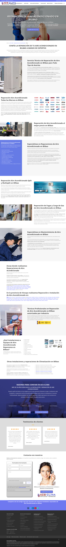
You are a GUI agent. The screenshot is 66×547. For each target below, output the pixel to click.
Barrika (8, 298)
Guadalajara (28, 286)
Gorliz (52, 298)
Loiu (23, 299)
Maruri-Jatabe (26, 299)
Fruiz (31, 298)
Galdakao (33, 298)
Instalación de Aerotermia (38, 516)
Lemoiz (18, 299)
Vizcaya (8, 289)
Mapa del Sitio (9, 524)
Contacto (63, 0)
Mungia (36, 299)
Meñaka (30, 299)
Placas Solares (43, 3)
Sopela (11, 300)
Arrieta (46, 297)
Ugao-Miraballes (18, 300)
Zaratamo (40, 300)
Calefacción (26, 3)
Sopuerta (13, 300)
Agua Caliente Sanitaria (34, 3)
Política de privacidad (15, 536)
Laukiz (11, 299)
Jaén (10, 287)
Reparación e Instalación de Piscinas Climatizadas (44, 371)
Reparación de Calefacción (52, 519)
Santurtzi (54, 299)
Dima (20, 298)
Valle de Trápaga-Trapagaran (28, 300)
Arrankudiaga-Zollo (41, 297)
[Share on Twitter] (31, 508)
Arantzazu (36, 297)
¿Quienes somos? (58, 0)
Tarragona (17, 288)
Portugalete (50, 299)
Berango (15, 298)
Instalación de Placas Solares (39, 530)
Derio (18, 298)
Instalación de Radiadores (38, 524)
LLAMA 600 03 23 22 (33, 29)
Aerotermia (11, 3)
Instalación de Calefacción (38, 519)
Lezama (21, 299)
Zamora (10, 289)
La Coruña (14, 286)
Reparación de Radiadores (52, 525)
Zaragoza (13, 289)
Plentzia (47, 299)
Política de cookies (10, 523)
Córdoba (11, 286)
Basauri (10, 298)
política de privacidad (22, 487)
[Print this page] (38, 508)
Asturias (21, 285)
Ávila (16, 285)
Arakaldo (33, 297)
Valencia (23, 288)
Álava (14, 285)
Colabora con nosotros (11, 526)
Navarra (26, 287)
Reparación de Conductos (52, 527)
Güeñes (55, 298)
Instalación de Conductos (38, 525)
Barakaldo (57, 297)
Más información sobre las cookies (32, 536)
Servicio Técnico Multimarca (25, 529)
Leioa (14, 299)
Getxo (46, 298)
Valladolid (26, 288)
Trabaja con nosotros (59, 3)
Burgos (24, 285)
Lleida (12, 287)
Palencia (29, 287)
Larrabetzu (8, 299)
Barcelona (18, 286)
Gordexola (49, 298)
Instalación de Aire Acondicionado (39, 517)
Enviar (28, 482)
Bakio (55, 297)
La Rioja (8, 288)
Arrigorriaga (49, 297)
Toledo (20, 288)
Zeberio (43, 300)
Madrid (15, 287)
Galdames (37, 298)
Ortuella (44, 299)
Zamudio (36, 300)
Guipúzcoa (24, 286)
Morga (33, 299)
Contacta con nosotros (58, 89)
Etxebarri (28, 298)
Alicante (18, 285)
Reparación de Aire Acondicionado (53, 517)
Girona (21, 286)
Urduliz (22, 300)
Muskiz (38, 299)
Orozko (41, 299)
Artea (52, 297)
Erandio (22, 298)
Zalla (34, 300)
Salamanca (11, 288)
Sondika (8, 300)
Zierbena (46, 300)
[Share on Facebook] (28, 508)
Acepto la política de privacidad (14, 480)
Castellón (8, 286)
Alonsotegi (23, 297)
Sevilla (14, 288)
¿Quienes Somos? (10, 515)
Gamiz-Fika (41, 298)
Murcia (23, 287)
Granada (8, 287)
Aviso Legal (9, 517)
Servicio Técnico (49, 3)
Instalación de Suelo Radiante (39, 522)
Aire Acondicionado (18, 3)
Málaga (17, 287)
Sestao (57, 299)
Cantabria (27, 285)
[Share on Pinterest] (35, 508)
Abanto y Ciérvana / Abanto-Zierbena (15, 297)
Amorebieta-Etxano (28, 297)
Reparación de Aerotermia (52, 516)
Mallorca (20, 287)
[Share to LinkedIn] (33, 508)
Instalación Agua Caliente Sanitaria (40, 521)
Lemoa (16, 299)
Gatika (44, 298)
